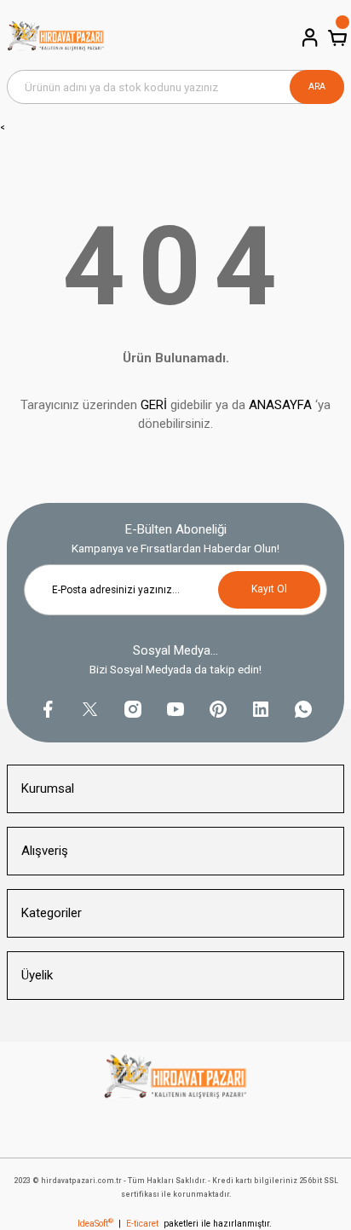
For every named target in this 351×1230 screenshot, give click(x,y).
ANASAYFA (280, 405)
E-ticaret (142, 1223)
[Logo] (56, 38)
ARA (316, 86)
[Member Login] (308, 37)
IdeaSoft (95, 1223)
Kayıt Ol (269, 589)
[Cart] (335, 37)
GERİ (154, 405)
